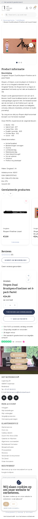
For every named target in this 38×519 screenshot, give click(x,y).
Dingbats (6, 281)
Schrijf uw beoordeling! (15, 260)
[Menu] (2, 15)
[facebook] (4, 397)
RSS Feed (29, 512)
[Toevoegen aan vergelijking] (28, 280)
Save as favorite (20, 319)
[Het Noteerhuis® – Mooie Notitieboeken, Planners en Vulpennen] (11, 8)
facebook (19, 355)
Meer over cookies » (11, 508)
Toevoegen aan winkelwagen (19, 312)
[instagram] (10, 397)
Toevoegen (15, 242)
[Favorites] (31, 8)
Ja (6, 504)
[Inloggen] (27, 8)
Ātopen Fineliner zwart (12, 231)
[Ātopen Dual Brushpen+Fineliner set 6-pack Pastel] (19, 45)
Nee (13, 504)
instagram (19, 361)
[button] (28, 275)
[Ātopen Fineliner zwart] (15, 212)
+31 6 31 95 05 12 (10, 389)
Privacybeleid (10, 512)
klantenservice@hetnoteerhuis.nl (18, 392)
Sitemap (20, 512)
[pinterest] (16, 397)
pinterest (20, 367)
